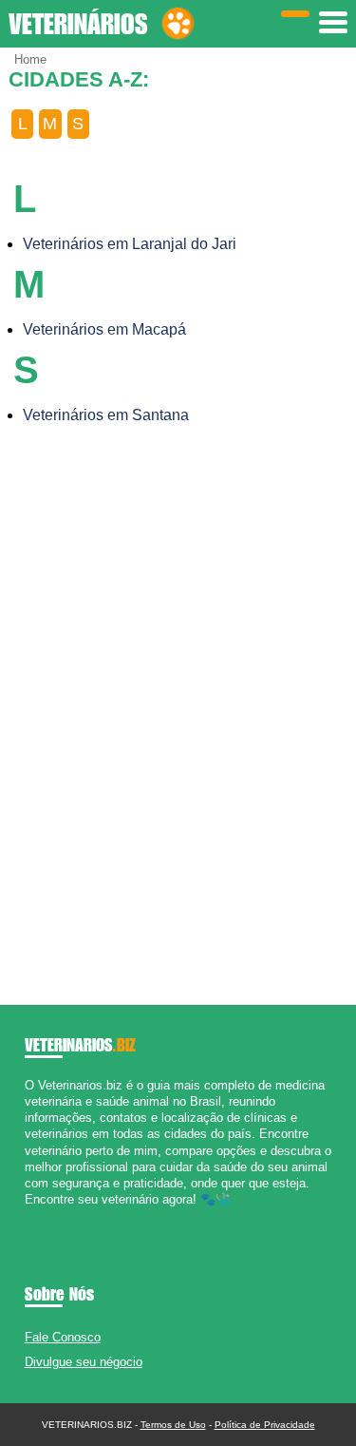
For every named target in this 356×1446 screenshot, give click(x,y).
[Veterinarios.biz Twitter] (37, 1216)
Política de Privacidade (265, 1424)
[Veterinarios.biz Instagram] (46, 1216)
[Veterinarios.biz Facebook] (29, 1216)
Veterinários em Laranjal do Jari (129, 244)
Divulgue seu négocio (83, 1362)
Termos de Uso (173, 1424)
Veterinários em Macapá (104, 329)
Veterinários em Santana (106, 415)
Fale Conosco (63, 1337)
